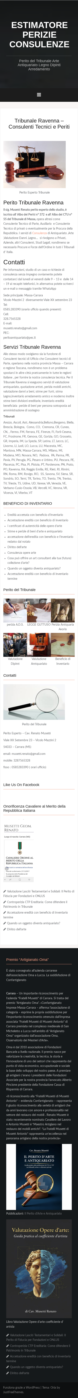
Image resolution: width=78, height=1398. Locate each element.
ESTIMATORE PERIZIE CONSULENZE (39, 34)
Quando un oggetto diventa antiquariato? (34, 568)
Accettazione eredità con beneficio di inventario (37, 520)
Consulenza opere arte (21, 552)
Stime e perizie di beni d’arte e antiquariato (34, 531)
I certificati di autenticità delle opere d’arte (34, 526)
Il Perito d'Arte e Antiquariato (43, 1213)
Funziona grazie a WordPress (21, 1387)
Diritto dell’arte (17, 547)
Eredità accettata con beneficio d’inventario (35, 515)
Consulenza (39, 233)
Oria (53, 1387)
